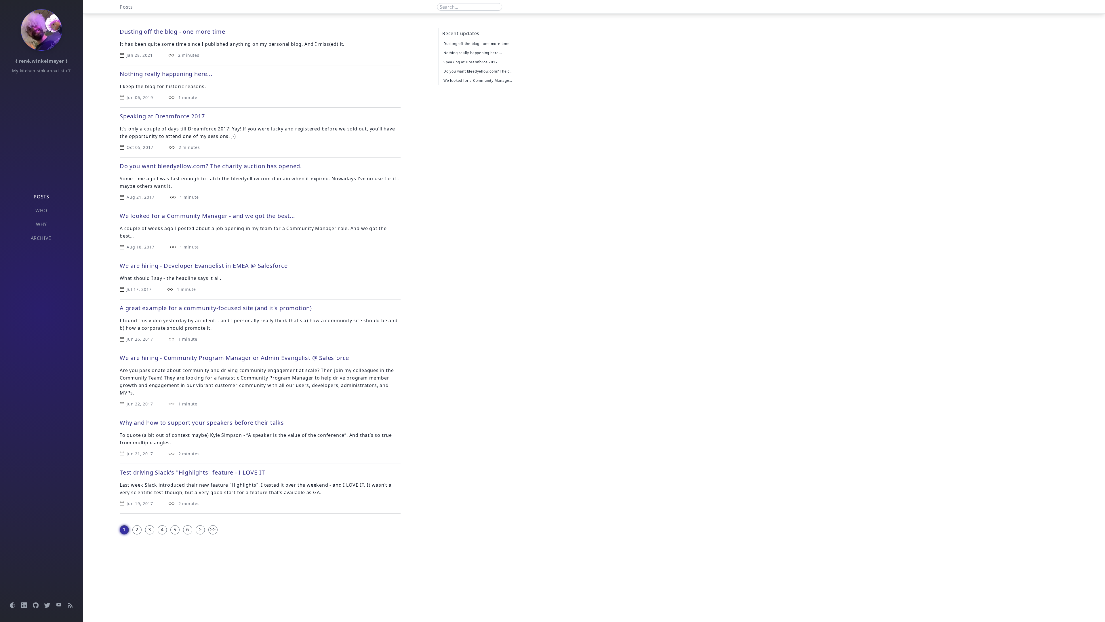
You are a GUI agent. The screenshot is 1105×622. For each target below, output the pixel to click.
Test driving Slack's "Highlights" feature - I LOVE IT (192, 472)
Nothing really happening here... (166, 74)
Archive (41, 238)
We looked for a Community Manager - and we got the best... (207, 216)
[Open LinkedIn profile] (24, 605)
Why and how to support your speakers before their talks (202, 422)
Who (41, 210)
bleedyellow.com (251, 178)
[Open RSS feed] (70, 605)
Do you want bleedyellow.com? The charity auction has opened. (211, 166)
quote (134, 435)
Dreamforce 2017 (208, 129)
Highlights (244, 485)
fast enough (185, 178)
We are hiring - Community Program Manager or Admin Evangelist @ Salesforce (234, 358)
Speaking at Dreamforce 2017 (162, 116)
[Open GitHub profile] (36, 605)
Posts (41, 197)
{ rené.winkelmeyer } (42, 61)
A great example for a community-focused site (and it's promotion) (216, 308)
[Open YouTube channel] (59, 605)
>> (213, 529)
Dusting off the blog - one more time (172, 31)
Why (41, 224)
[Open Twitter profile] (47, 605)
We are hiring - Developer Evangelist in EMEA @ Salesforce (204, 266)
